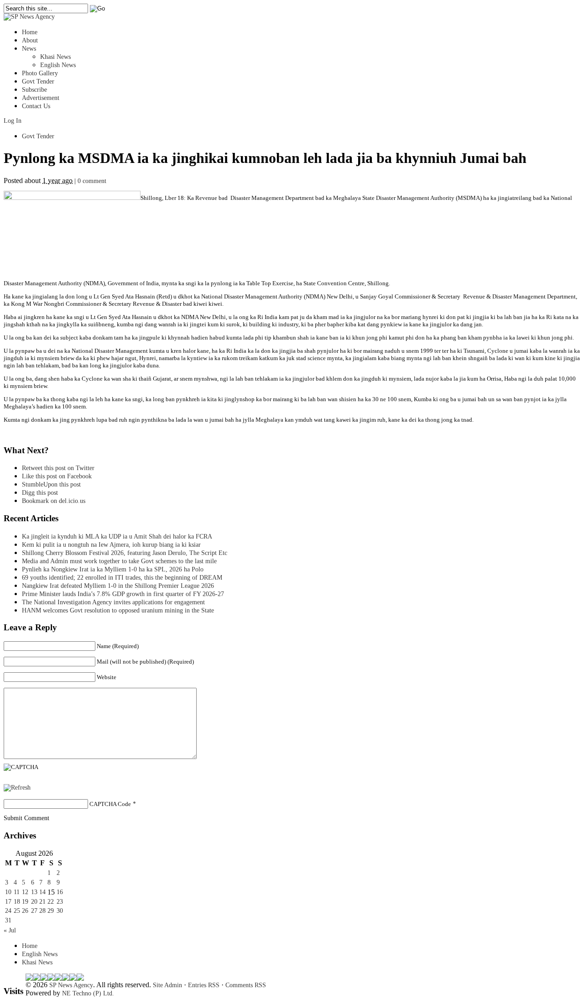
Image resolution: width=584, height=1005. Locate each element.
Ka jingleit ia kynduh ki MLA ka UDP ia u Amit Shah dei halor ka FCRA (117, 536)
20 (34, 901)
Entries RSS (203, 985)
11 (17, 892)
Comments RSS (245, 985)
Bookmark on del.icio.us (53, 500)
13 (34, 892)
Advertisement (40, 97)
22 (50, 901)
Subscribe (34, 89)
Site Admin (167, 985)
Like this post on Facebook (57, 476)
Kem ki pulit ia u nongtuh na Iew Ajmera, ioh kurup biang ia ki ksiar (111, 544)
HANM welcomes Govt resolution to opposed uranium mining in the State (118, 610)
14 (42, 892)
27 (34, 910)
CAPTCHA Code (110, 804)
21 (42, 901)
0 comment (92, 181)
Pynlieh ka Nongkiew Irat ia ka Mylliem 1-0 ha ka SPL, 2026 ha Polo (112, 569)
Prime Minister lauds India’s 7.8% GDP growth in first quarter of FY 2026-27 (123, 594)
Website (106, 677)
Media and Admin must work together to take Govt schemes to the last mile (119, 561)
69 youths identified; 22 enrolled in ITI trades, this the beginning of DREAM (122, 577)
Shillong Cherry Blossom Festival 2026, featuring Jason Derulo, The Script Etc (124, 553)
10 (8, 892)
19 (25, 901)
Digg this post (40, 492)
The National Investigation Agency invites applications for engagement (113, 602)
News (29, 48)
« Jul (10, 930)
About (30, 40)
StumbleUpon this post (51, 484)
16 (60, 892)
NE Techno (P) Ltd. (88, 993)
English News (58, 65)
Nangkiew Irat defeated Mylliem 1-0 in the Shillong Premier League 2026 (118, 585)
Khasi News (55, 56)
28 (42, 910)
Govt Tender (38, 81)
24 (8, 910)
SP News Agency (71, 985)
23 (60, 901)
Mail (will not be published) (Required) (145, 661)
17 (8, 901)
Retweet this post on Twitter (58, 468)
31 (8, 920)
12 (25, 892)
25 (17, 910)
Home (29, 32)
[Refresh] (17, 787)
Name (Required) (118, 646)
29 (50, 910)
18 (17, 901)
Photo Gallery (40, 73)
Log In (12, 120)
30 (60, 910)
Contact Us (36, 106)
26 (25, 910)
